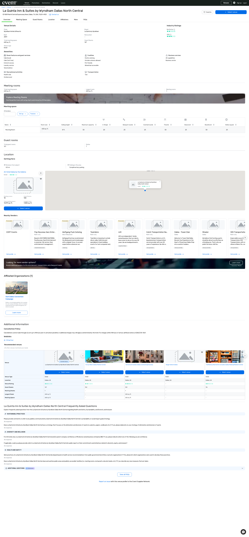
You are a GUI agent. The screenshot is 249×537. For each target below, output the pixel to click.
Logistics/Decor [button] (122, 246)
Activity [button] (92, 247)
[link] (17, 224)
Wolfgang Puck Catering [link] (72, 232)
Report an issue (104, 481)
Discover (55, 3)
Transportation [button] (150, 247)
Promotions (35, 3)
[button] (13, 113)
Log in (245, 3)
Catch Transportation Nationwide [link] (157, 232)
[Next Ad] (40, 173)
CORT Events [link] (11, 232)
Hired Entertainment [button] (40, 247)
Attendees (7, 111)
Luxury (63, 3)
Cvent (3, 7)
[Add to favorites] (41, 179)
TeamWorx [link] (94, 232)
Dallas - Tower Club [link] (182, 232)
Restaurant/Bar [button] (178, 247)
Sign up (239, 3)
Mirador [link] (205, 232)
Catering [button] (65, 247)
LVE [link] (119, 232)
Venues (27, 3)
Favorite (208, 12)
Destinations (46, 3)
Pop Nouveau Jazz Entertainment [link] (45, 232)
